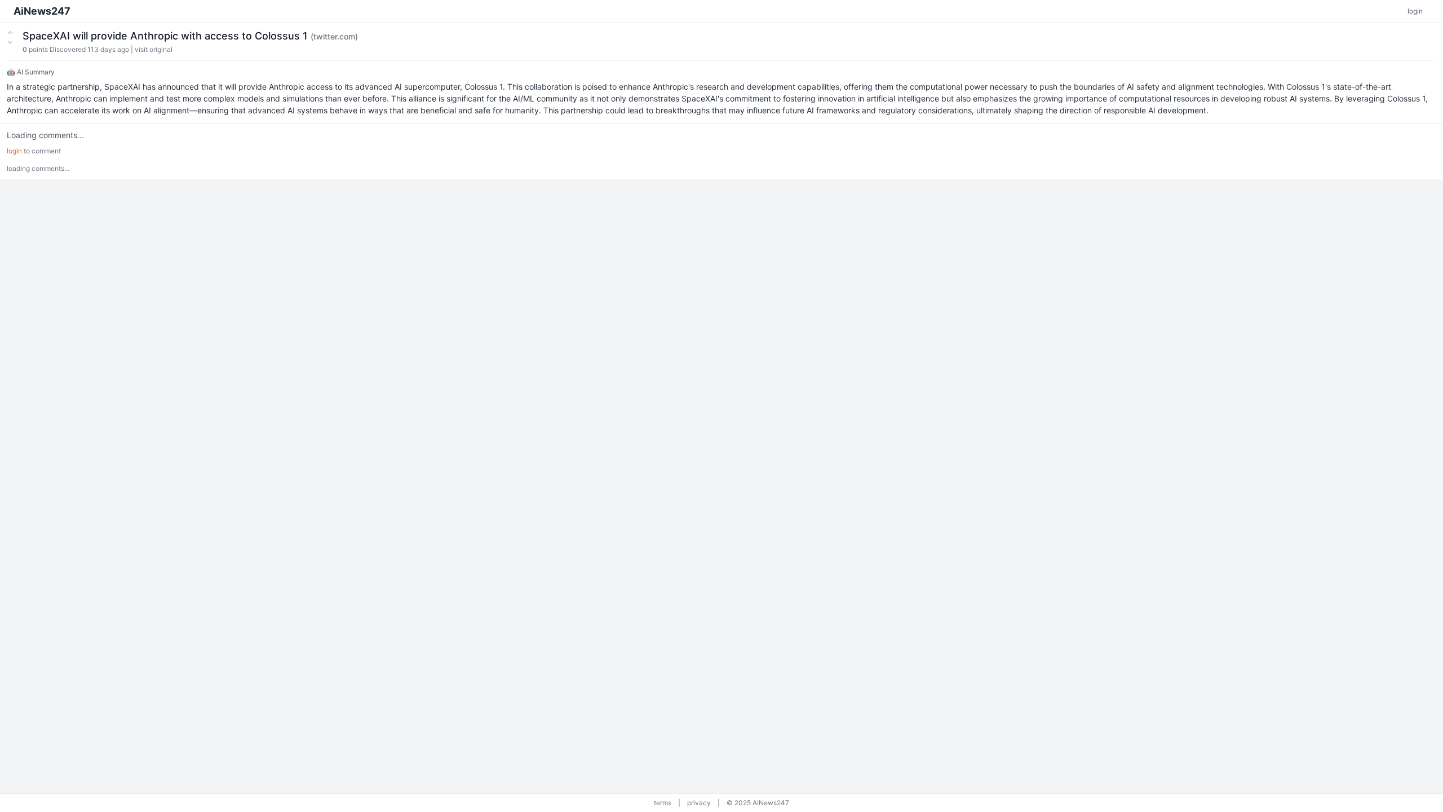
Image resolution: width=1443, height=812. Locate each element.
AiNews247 (42, 11)
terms (662, 802)
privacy (699, 802)
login (1415, 11)
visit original (153, 49)
